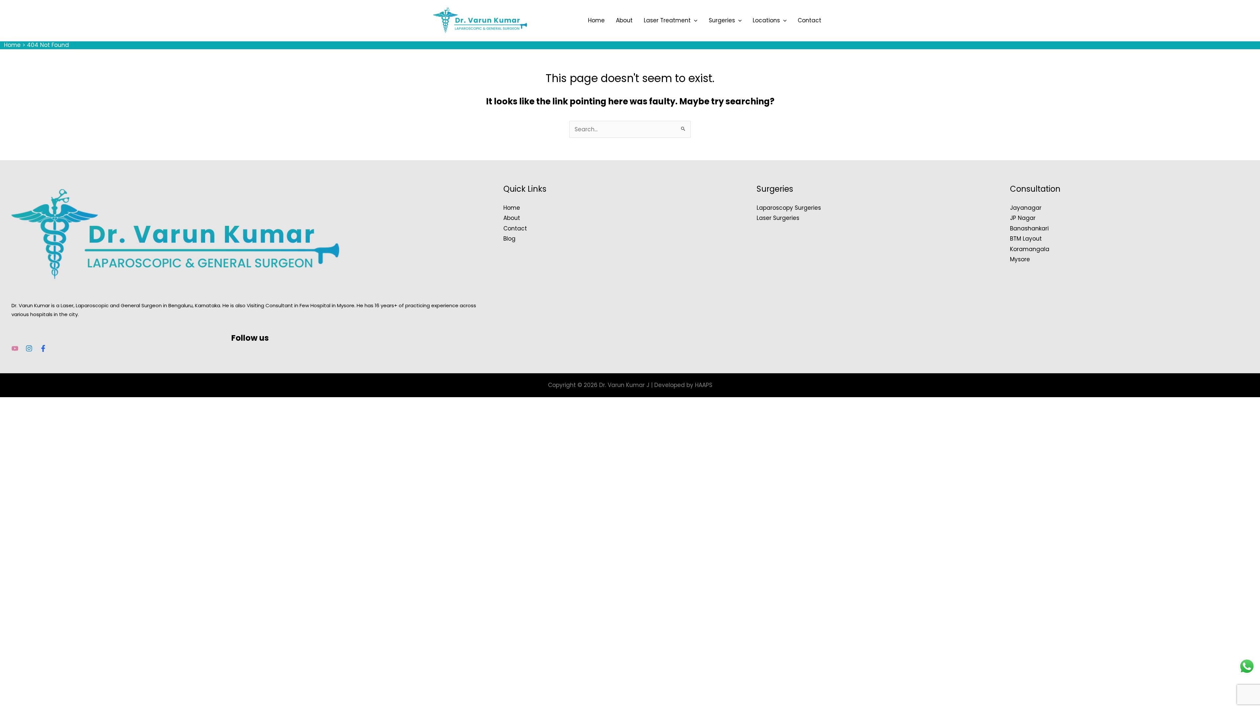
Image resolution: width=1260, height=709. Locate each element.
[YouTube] (14, 348)
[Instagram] (29, 348)
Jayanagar (1025, 208)
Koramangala (1029, 249)
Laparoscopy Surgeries (789, 208)
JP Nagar (1023, 218)
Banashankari (1029, 228)
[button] (694, 20)
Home (596, 20)
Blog (509, 239)
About (624, 20)
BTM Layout (1026, 239)
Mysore (1020, 259)
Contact (809, 20)
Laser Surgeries (778, 218)
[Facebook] (43, 348)
